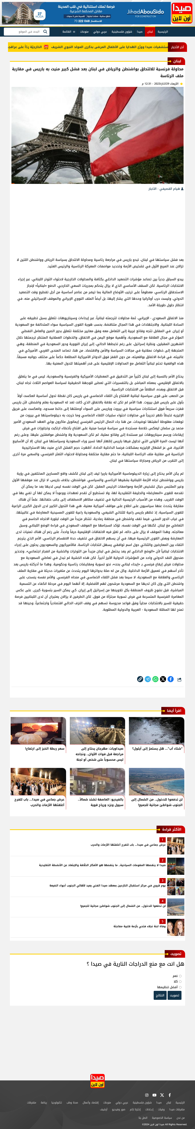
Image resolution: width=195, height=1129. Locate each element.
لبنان (150, 31)
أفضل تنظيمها (167, 987)
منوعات (84, 31)
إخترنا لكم (135, 1109)
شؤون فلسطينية (122, 31)
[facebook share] (171, 679)
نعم (175, 976)
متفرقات (31, 1102)
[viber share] (148, 679)
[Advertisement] (97, 222)
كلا (176, 981)
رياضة (44, 1102)
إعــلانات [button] (149, 1109)
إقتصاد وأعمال (91, 1102)
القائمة (66, 31)
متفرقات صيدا (177, 1109)
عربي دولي (100, 31)
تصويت (174, 995)
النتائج (160, 995)
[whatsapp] (140, 679)
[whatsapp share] (155, 679)
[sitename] (97, 1081)
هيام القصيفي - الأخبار (165, 189)
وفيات (161, 1109)
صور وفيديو (118, 1109)
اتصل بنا (143, 1117)
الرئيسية (163, 31)
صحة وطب (72, 1102)
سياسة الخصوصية (162, 1117)
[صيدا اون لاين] (182, 13)
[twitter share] (163, 679)
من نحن (181, 1117)
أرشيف (103, 1109)
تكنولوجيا (56, 1102)
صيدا (139, 31)
